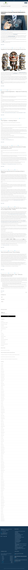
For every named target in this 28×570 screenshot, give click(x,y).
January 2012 (2, 499)
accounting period (15, 34)
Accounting (2, 321)
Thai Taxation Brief (17, 542)
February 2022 (2, 391)
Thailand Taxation (3, 342)
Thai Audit (13, 89)
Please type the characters (4, 309)
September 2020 (3, 412)
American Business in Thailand (4, 322)
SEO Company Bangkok (22, 568)
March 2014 (2, 461)
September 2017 (3, 432)
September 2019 (3, 418)
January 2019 (2, 423)
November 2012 (2, 485)
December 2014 (2, 447)
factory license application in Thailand (21, 112)
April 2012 (2, 494)
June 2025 (2, 365)
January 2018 (2, 430)
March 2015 (2, 444)
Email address (3, 299)
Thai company (9, 145)
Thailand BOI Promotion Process (18, 547)
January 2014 (2, 464)
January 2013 (2, 482)
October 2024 (2, 377)
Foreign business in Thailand (4, 327)
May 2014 (2, 458)
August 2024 (2, 380)
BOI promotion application (13, 112)
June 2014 (2, 456)
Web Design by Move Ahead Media (16, 568)
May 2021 (2, 403)
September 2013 (3, 470)
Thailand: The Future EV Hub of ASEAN (5, 350)
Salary (1, 330)
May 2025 (2, 366)
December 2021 (2, 394)
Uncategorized (2, 345)
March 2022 (2, 389)
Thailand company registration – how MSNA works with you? (20, 545)
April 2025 (2, 368)
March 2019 (2, 421)
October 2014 (2, 450)
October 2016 (2, 435)
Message (2, 301)
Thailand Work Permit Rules (18, 536)
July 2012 (2, 491)
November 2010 (2, 520)
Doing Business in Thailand (9, 89)
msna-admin (24, 118)
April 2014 (2, 459)
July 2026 (2, 363)
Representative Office (17, 533)
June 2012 (2, 493)
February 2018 (2, 429)
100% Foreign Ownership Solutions (19, 534)
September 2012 (3, 488)
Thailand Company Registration (18, 89)
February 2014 (2, 462)
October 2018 (2, 424)
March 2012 (2, 496)
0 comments (3, 89)
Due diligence (2, 325)
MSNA (3, 41)
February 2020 (2, 415)
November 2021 (2, 395)
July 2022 (2, 386)
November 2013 (2, 467)
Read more (2, 44)
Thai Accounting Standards (18, 540)
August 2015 (2, 441)
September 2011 (3, 505)
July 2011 (2, 508)
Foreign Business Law (3, 328)
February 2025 (2, 371)
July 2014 (2, 455)
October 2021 (2, 397)
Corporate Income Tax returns (22, 72)
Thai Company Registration (18, 535)
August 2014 (2, 453)
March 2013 (2, 479)
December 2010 (2, 519)
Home (23, 6)
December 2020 (2, 409)
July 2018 (2, 427)
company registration (7, 112)
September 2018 (3, 426)
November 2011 (2, 502)
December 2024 (2, 374)
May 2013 (2, 476)
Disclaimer (16, 549)
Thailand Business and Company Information (20, 531)
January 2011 (2, 517)
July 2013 (2, 473)
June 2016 (2, 438)
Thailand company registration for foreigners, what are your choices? (20, 544)
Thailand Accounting (17, 118)
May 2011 (2, 511)
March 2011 (2, 514)
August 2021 (2, 400)
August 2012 (2, 490)
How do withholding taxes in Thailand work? (20, 548)
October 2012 (2, 487)
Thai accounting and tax (8, 139)
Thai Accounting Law (17, 539)
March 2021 (2, 406)
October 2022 (2, 383)
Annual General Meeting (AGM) (11, 36)
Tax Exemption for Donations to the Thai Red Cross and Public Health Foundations (10, 354)
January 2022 (2, 392)
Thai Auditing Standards (17, 541)
